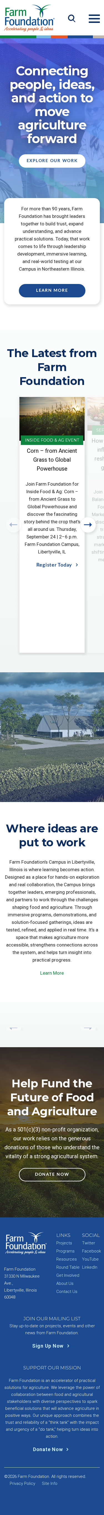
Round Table (68, 1267)
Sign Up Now (48, 1346)
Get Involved (67, 1275)
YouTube (90, 1259)
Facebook (91, 1251)
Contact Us (66, 1291)
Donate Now (52, 1174)
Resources (66, 1259)
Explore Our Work (52, 161)
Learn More (52, 290)
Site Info (49, 1483)
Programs (65, 1251)
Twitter (88, 1243)
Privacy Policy (22, 1483)
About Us (64, 1283)
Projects (64, 1243)
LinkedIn (89, 1267)
